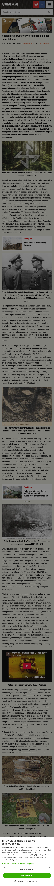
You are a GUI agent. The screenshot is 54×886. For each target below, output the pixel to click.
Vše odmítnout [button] (27, 870)
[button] (27, 863)
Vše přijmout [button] (27, 876)
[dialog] (27, 861)
